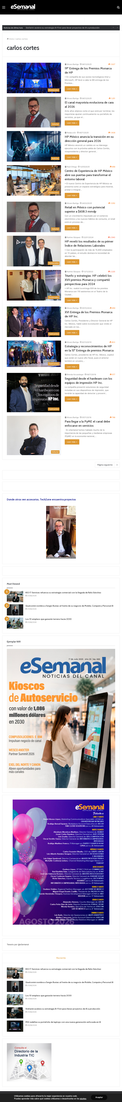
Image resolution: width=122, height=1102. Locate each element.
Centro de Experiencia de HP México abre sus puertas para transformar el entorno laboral (88, 175)
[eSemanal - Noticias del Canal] (24, 7)
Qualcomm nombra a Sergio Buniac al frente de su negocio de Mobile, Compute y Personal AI (69, 605)
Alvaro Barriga (73, 64)
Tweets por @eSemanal (18, 944)
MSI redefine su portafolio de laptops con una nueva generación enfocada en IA (63, 1022)
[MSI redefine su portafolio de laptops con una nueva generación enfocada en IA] (15, 1026)
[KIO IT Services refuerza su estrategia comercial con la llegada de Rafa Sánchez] (15, 596)
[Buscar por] (118, 8)
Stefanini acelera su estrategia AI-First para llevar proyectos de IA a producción (62, 1008)
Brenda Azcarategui (75, 374)
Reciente (61, 958)
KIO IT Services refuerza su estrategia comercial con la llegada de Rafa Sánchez (63, 592)
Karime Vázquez (73, 237)
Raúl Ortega (72, 167)
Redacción (71, 132)
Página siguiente (105, 465)
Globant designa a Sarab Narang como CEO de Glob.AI (51, 28)
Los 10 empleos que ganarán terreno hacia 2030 (48, 619)
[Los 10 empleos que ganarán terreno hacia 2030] (15, 623)
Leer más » (72, 89)
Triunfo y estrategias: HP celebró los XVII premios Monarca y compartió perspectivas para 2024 (88, 280)
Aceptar (99, 1097)
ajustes (83, 1098)
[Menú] (3, 8)
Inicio (11, 39)
